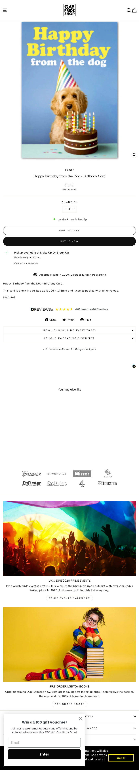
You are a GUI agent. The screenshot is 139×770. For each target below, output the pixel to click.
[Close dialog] (80, 718)
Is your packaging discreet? (69, 338)
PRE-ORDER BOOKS (69, 704)
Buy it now (69, 241)
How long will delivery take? (69, 330)
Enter (44, 754)
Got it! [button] (121, 757)
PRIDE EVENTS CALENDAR (69, 598)
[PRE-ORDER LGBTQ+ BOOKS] (69, 644)
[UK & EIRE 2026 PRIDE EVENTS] (69, 538)
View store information (26, 263)
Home (68, 169)
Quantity (69, 202)
